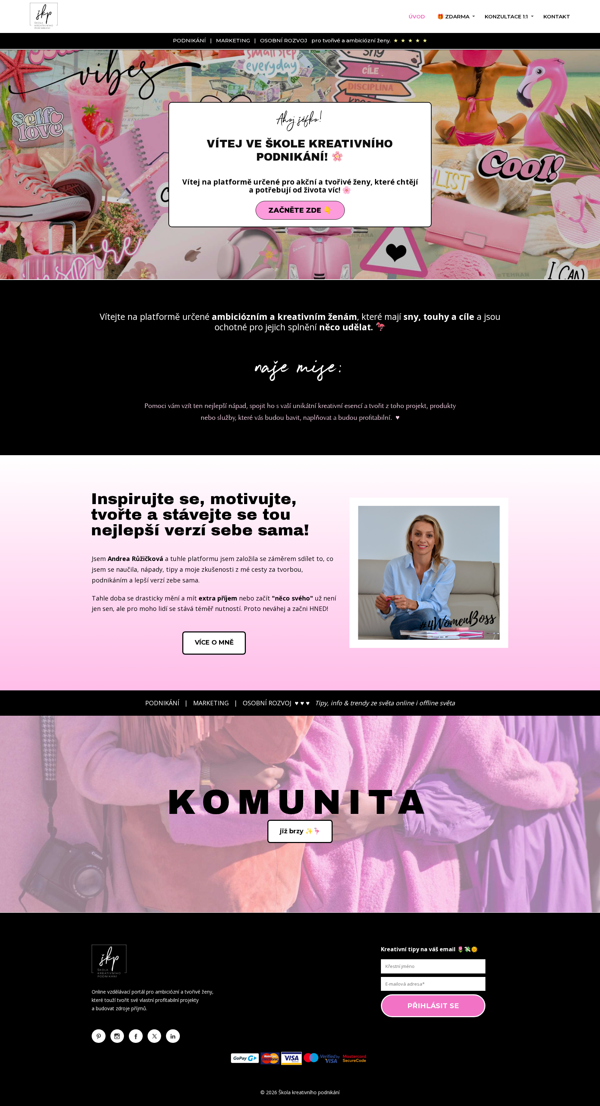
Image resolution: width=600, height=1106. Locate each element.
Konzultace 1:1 (506, 16)
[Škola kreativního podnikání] (44, 16)
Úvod (417, 16)
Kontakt (556, 16)
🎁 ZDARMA (453, 16)
